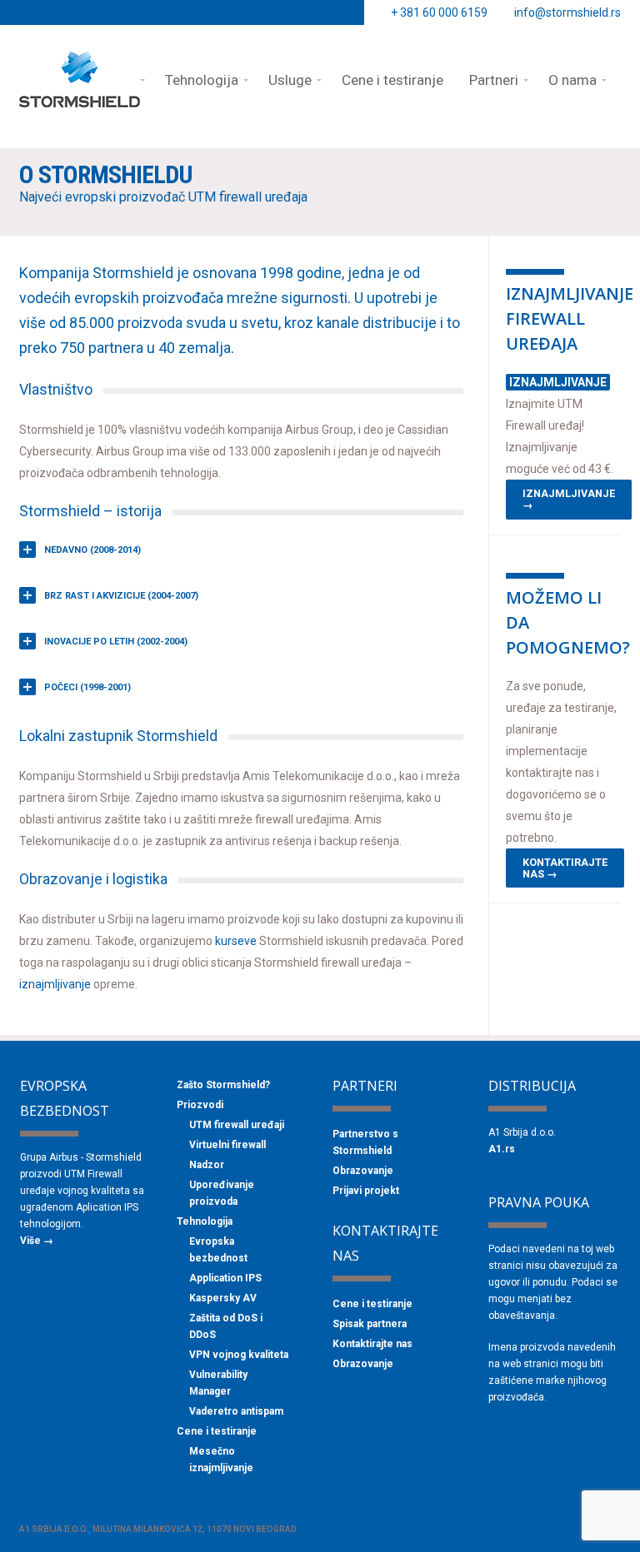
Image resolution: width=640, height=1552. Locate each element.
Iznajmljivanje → (568, 499)
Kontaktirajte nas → (565, 868)
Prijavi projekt (365, 1190)
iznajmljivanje (55, 984)
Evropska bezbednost (218, 1250)
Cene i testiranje (217, 1431)
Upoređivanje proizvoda (221, 1193)
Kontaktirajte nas (372, 1344)
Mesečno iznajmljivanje (221, 1459)
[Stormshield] (79, 99)
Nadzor (206, 1165)
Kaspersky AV (223, 1298)
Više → (36, 1240)
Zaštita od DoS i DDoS (225, 1326)
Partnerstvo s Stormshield (365, 1142)
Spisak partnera (369, 1324)
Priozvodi (200, 1105)
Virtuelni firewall (227, 1145)
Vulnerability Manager (218, 1383)
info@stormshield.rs (567, 12)
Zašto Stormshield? (223, 1085)
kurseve (237, 941)
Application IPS (225, 1278)
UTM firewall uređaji (236, 1125)
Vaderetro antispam (236, 1411)
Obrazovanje (362, 1170)
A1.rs (501, 1149)
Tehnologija (204, 1221)
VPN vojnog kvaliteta (238, 1354)
